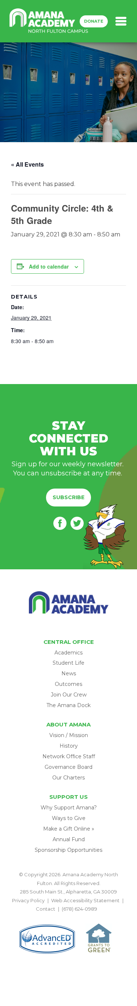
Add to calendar (49, 266)
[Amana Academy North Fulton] (48, 21)
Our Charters (68, 777)
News (68, 673)
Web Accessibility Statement (85, 900)
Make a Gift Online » (68, 828)
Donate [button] (93, 21)
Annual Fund (69, 839)
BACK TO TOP (68, 917)
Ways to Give (68, 818)
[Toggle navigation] (121, 21)
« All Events (27, 164)
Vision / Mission (68, 735)
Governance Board (68, 767)
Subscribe (68, 497)
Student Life (68, 663)
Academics (68, 652)
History (69, 746)
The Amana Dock (68, 705)
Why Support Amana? (69, 807)
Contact (45, 909)
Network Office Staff (68, 756)
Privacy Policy (28, 900)
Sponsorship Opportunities (68, 850)
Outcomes (68, 684)
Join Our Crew (69, 694)
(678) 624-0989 (79, 909)
